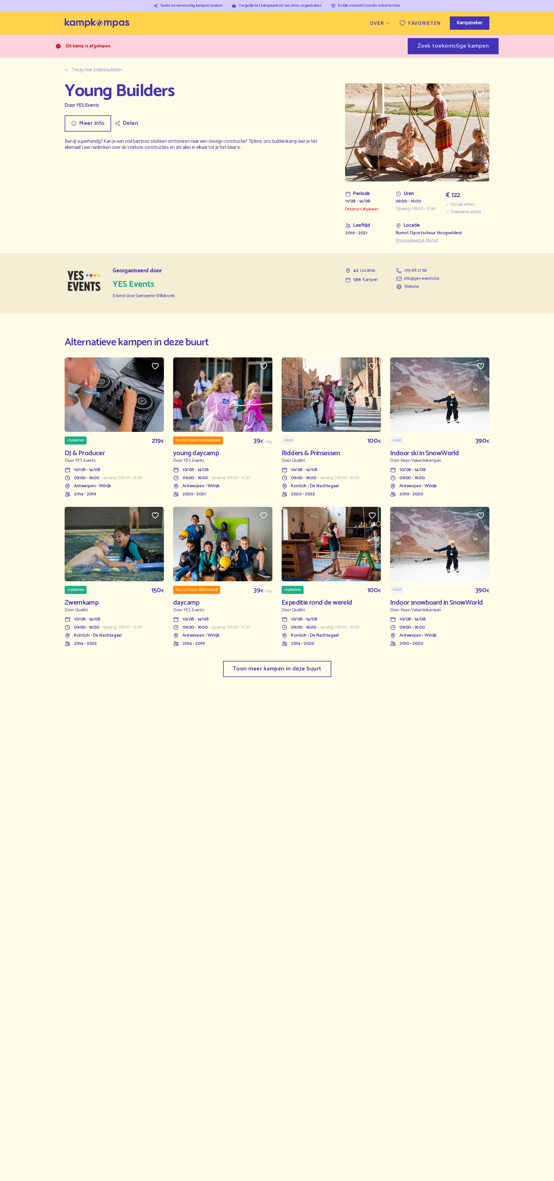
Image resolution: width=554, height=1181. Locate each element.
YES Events (87, 105)
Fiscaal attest (462, 204)
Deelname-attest (465, 212)
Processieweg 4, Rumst (417, 240)
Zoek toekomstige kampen (453, 46)
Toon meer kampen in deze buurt (277, 669)
